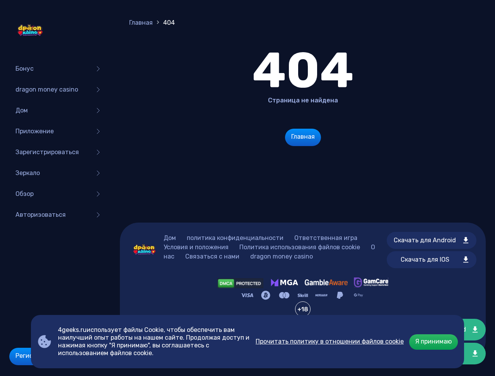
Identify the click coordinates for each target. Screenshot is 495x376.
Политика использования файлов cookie (299, 247)
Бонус (24, 68)
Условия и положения (196, 247)
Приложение (34, 131)
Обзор (24, 193)
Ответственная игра (325, 238)
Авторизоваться (40, 214)
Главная (141, 22)
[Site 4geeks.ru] (30, 31)
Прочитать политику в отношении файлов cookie (330, 341)
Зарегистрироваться (47, 152)
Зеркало (27, 173)
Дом (21, 110)
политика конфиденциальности (235, 238)
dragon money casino (46, 89)
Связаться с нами (212, 256)
